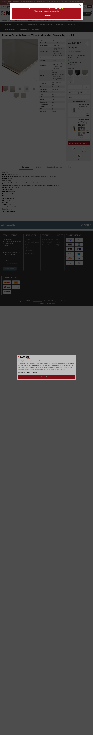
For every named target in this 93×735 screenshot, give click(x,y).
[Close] (80, 5)
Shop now (48, 15)
